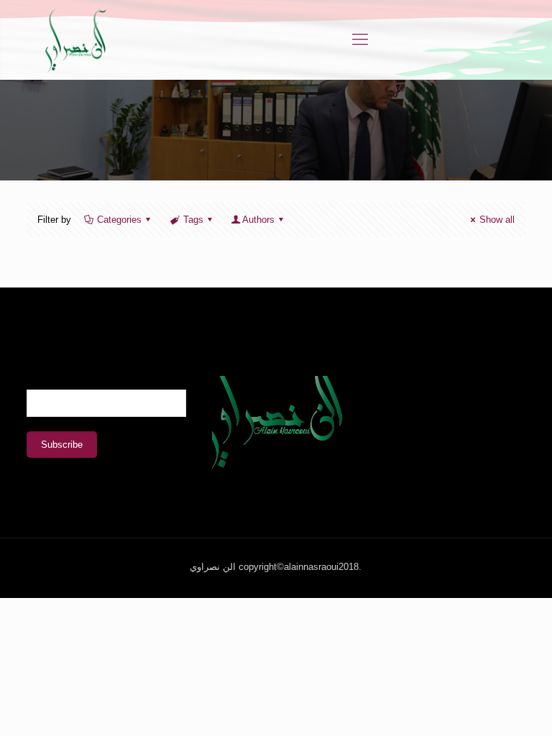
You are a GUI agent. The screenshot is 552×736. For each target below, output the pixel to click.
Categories (119, 219)
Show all (497, 219)
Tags (193, 219)
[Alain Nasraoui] (75, 39)
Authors (258, 219)
